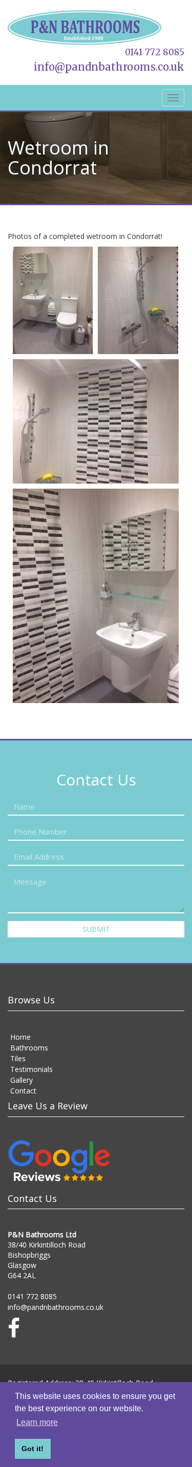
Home (20, 1034)
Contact (23, 1088)
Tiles (18, 1056)
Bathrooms (29, 1045)
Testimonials (31, 1066)
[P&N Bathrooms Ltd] (96, 28)
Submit (96, 926)
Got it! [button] (33, 1448)
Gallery (21, 1077)
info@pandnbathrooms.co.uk (119, 65)
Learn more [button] (37, 1422)
